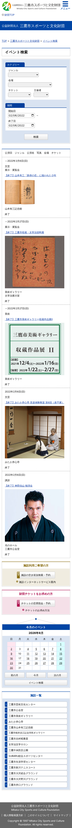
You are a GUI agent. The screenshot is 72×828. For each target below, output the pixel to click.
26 (36, 663)
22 (60, 658)
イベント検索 (50, 40)
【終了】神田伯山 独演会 (19, 485)
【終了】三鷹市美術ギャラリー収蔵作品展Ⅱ (29, 319)
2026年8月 (36, 633)
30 (11, 667)
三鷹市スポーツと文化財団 (24, 40)
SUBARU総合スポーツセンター (26, 755)
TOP (4, 40)
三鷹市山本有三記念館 (21, 727)
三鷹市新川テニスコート (22, 767)
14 (52, 653)
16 (11, 658)
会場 (10, 80)
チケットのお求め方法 (37, 610)
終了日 (12, 120)
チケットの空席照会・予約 (36, 603)
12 (36, 653)
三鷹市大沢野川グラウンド (23, 778)
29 (60, 663)
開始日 (12, 110)
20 (44, 658)
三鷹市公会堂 (16, 710)
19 (36, 658)
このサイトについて (38, 815)
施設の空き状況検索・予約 (36, 574)
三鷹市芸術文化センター (22, 704)
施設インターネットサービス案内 (37, 581)
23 (11, 663)
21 (52, 658)
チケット (13, 90)
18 (28, 658)
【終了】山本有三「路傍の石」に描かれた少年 (30, 175)
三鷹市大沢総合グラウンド (23, 773)
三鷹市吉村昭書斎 (18, 738)
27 (44, 663)
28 (52, 663)
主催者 (37, 90)
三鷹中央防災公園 (18, 750)
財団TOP (10, 14)
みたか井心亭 (16, 721)
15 (60, 653)
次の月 (57, 675)
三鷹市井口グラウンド (21, 784)
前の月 (14, 675)
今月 (36, 675)
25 (28, 663)
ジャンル (13, 70)
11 (28, 653)
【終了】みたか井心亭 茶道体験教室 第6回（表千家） (34, 402)
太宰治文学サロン (18, 744)
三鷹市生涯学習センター (22, 761)
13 (44, 653)
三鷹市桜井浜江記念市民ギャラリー (27, 732)
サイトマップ (60, 815)
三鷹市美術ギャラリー (21, 715)
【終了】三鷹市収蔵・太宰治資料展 (24, 232)
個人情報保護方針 (13, 815)
